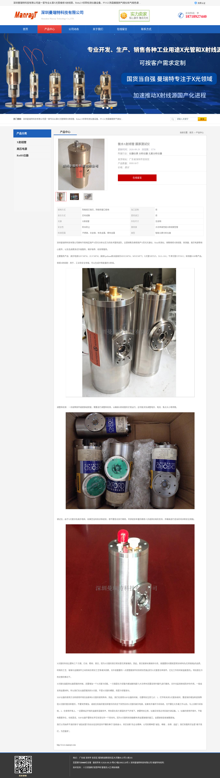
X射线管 (21, 142)
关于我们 (98, 29)
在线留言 (122, 29)
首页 (25, 29)
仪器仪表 (133, 153)
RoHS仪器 (23, 155)
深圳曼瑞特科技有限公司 (141, 763)
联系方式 (146, 29)
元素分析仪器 (155, 153)
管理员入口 (106, 767)
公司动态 (74, 29)
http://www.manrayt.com (66, 745)
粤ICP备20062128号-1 (121, 763)
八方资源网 (88, 767)
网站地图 (115, 767)
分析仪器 (143, 153)
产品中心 (49, 29)
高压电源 (22, 148)
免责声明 (97, 767)
